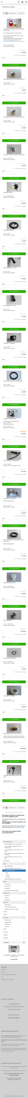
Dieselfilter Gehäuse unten (9, 582)
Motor (4, 863)
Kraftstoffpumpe (7, 620)
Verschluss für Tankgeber (9, 696)
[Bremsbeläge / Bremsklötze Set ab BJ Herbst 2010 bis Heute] (14, 949)
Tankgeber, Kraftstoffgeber (9, 418)
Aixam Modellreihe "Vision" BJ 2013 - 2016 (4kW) (13, 857)
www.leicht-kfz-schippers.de (14, 1079)
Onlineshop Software (9, 1096)
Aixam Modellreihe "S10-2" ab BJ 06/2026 (13, 844)
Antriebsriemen (8, 904)
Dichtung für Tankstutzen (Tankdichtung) (12, 381)
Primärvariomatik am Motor (10, 907)
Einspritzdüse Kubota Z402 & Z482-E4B (12, 733)
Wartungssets (6, 860)
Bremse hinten (8, 886)
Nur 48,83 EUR (14, 959)
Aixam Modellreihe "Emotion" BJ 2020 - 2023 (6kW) (14, 850)
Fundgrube (5, 935)
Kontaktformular (19, 827)
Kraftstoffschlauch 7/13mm (9, 267)
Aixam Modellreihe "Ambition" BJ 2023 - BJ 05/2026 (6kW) (13, 847)
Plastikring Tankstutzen (8, 230)
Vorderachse (7, 899)
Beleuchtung (7, 924)
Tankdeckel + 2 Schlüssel (9, 343)
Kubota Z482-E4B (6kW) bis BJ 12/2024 (13, 868)
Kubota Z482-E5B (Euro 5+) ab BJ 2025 (13, 879)
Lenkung (6, 897)
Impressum (3, 969)
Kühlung (7, 874)
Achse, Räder (6, 893)
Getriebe (5, 911)
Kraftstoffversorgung (10, 870)
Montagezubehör (8, 922)
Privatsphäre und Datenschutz (7, 979)
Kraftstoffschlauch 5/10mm (9, 305)
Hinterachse (7, 895)
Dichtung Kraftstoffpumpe (9, 658)
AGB (2, 977)
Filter (7, 872)
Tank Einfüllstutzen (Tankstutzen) (11, 460)
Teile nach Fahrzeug (7, 841)
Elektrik (5, 929)
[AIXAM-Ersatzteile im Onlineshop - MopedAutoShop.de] (3, 2)
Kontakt (2, 972)
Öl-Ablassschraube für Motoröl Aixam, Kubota (14, 154)
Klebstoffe (7, 926)
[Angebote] (24, 942)
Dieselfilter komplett (7, 192)
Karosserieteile (8, 920)
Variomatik (5, 902)
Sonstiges (8, 876)
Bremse (5, 881)
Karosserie (5, 917)
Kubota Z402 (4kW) (9, 866)
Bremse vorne (7, 884)
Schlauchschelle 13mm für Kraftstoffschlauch (14, 79)
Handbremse (7, 888)
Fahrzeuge (5, 937)
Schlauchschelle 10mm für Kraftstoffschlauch (14, 117)
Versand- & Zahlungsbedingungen (8, 974)
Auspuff (5, 914)
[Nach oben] (24, 1095)
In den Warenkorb (14, 65)
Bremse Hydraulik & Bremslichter (11, 890)
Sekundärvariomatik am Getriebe (11, 909)
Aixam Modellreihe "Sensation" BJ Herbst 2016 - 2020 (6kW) (15, 854)
